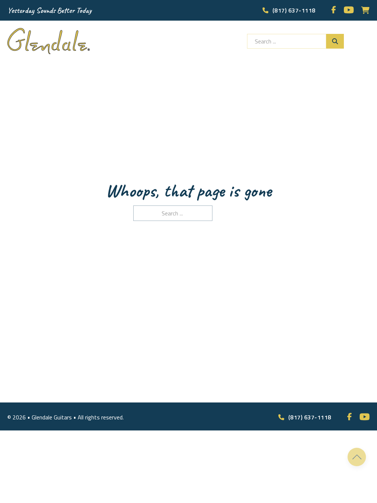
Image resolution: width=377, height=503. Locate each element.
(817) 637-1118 (294, 10)
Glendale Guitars (52, 417)
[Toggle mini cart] (365, 10)
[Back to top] (357, 457)
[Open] (364, 41)
